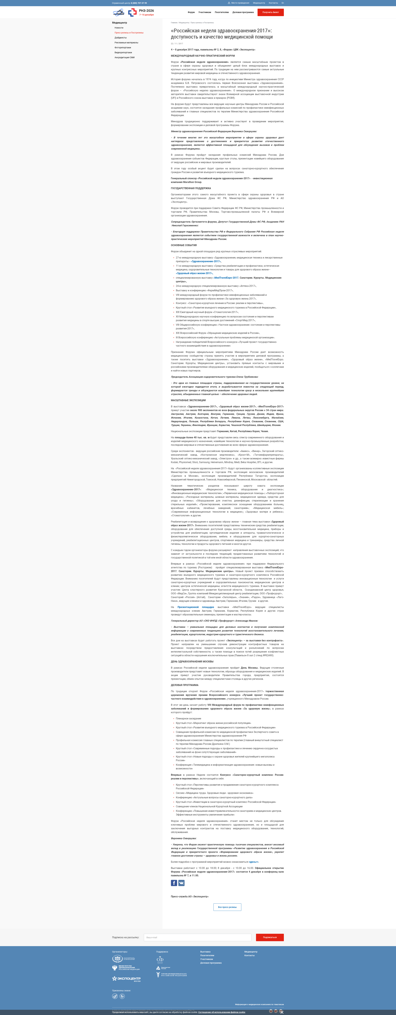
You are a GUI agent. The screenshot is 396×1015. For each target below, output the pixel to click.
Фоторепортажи (123, 47)
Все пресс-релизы (227, 907)
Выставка (205, 951)
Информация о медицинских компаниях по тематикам (259, 1004)
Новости (119, 27)
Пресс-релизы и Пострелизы (129, 32)
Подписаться (270, 937)
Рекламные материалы (126, 42)
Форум (191, 12)
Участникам (204, 12)
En (283, 3)
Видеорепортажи (123, 52)
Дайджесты (121, 37)
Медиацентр (119, 22)
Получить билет (271, 12)
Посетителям (222, 12)
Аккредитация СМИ (125, 57)
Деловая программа (243, 12)
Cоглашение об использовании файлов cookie (221, 1012)
